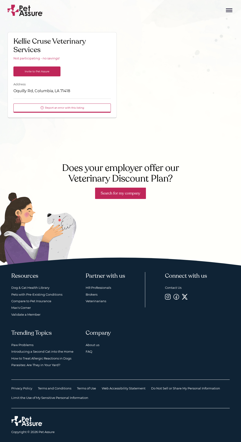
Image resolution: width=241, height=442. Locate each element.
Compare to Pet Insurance (31, 301)
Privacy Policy (21, 388)
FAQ (89, 351)
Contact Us (173, 287)
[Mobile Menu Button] (229, 10)
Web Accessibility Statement (123, 388)
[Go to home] (25, 10)
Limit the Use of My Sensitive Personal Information (49, 398)
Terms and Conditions (54, 388)
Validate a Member (25, 314)
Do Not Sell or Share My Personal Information (185, 388)
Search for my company (120, 193)
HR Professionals (98, 287)
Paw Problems (22, 345)
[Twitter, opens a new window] (185, 297)
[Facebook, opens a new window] (176, 297)
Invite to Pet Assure (37, 71)
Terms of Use (86, 388)
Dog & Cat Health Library (30, 287)
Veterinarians (96, 301)
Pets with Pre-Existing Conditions (36, 294)
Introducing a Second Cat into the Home (42, 351)
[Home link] (27, 421)
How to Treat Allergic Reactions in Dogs (41, 358)
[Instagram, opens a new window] (168, 297)
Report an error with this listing (64, 107)
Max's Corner (21, 308)
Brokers (91, 294)
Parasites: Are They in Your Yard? (35, 365)
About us (92, 345)
